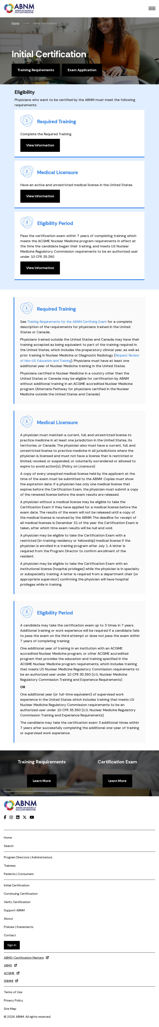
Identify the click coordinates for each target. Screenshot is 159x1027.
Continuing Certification (21, 894)
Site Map (10, 1009)
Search (9, 846)
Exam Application (82, 70)
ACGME (9, 973)
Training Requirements (35, 70)
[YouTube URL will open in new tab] (32, 817)
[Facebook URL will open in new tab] (5, 817)
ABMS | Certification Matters (24, 958)
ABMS (8, 965)
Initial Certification (16, 885)
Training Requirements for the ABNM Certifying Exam (67, 322)
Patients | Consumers (19, 874)
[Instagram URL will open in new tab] (11, 817)
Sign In (11, 945)
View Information (40, 145)
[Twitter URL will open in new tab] (25, 817)
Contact (10, 935)
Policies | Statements (18, 927)
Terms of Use (13, 992)
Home (15, 23)
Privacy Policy (13, 1000)
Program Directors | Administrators (28, 857)
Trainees (10, 866)
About (8, 919)
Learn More (42, 780)
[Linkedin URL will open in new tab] (18, 817)
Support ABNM (14, 910)
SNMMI (8, 981)
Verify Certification (17, 902)
